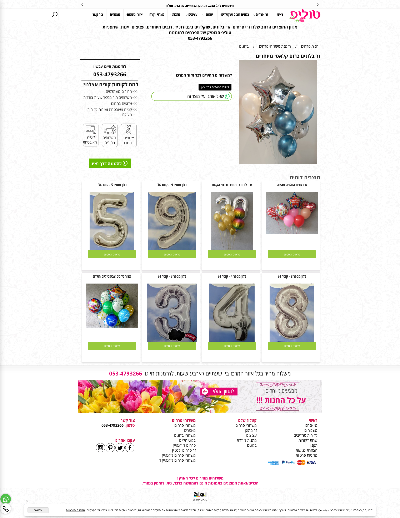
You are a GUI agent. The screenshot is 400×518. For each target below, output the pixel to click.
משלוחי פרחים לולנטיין (178, 455)
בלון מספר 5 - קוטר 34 (112, 184)
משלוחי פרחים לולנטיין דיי (177, 460)
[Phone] (5, 508)
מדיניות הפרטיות (75, 510)
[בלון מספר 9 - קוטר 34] (172, 248)
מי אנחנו (311, 425)
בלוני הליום (187, 440)
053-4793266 (112, 425)
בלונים (252, 445)
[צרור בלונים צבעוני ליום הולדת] (112, 326)
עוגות (209, 14)
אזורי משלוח (134, 14)
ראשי (279, 14)
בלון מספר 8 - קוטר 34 (292, 276)
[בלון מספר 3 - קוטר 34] (172, 340)
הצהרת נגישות (307, 450)
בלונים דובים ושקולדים (235, 14)
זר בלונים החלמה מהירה (292, 184)
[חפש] (54, 14)
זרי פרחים (262, 14)
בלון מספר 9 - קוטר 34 (172, 184)
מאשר (38, 510)
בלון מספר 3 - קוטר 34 (172, 276)
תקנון (314, 445)
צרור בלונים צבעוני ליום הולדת (112, 276)
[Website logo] (304, 15)
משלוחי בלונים (184, 435)
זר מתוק (251, 430)
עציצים (193, 14)
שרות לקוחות (308, 440)
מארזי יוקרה (156, 14)
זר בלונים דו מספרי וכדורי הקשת (232, 184)
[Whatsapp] (5, 499)
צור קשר (97, 14)
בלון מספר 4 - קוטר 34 (232, 276)
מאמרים (115, 14)
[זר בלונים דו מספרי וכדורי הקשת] (232, 248)
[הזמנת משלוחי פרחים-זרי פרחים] (219, 392)
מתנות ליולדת (247, 440)
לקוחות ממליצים (306, 435)
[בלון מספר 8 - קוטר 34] (292, 340)
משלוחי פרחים (246, 425)
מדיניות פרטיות (307, 455)
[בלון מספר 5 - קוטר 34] (112, 248)
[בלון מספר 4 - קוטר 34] (231, 340)
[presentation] (82, 4)
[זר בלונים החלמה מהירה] (292, 232)
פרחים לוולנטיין (184, 445)
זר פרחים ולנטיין (183, 450)
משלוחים (310, 430)
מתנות (176, 14)
